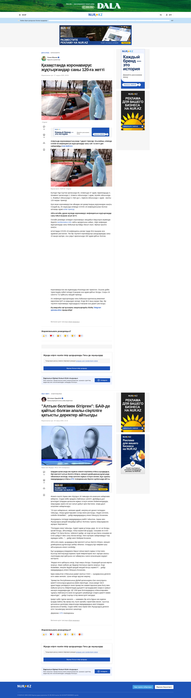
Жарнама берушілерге (164, 687)
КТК (72, 479)
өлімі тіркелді (68, 209)
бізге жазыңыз (74, 322)
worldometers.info (64, 222)
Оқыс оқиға (45, 394)
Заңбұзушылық (56, 394)
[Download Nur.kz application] (95, 6)
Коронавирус (55, 52)
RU (161, 15)
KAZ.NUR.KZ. (67, 146)
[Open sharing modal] (44, 143)
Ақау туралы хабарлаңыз (143, 687)
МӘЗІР (24, 15)
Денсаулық (45, 52)
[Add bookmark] (44, 149)
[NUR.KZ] (95, 14)
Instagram (104, 380)
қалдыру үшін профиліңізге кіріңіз (87, 361)
